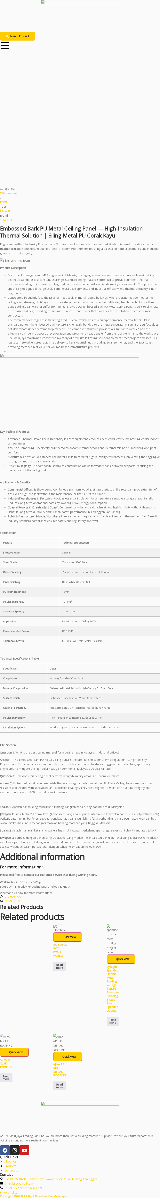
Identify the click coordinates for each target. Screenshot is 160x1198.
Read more (59, 966)
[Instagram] (15, 1150)
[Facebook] (5, 1150)
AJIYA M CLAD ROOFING (6, 1063)
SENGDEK (6, 220)
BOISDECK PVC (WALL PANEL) (60, 950)
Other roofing (9, 193)
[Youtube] (24, 1150)
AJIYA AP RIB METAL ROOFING (59, 1069)
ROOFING (6, 202)
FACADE (5, 211)
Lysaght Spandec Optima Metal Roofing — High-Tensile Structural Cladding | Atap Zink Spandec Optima (113, 988)
